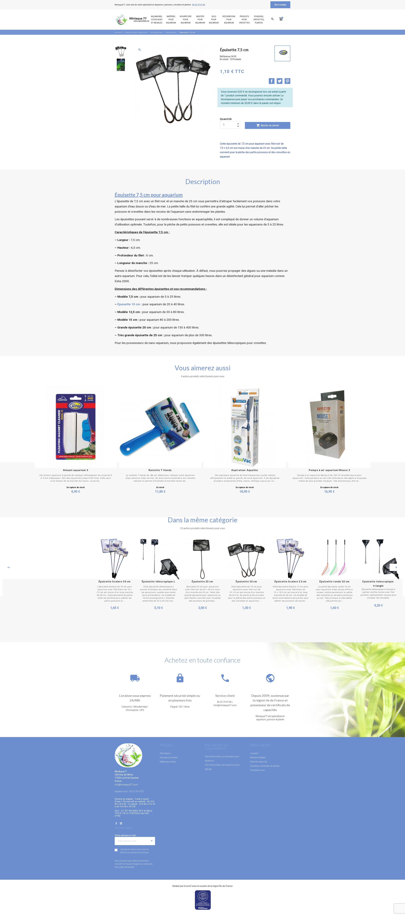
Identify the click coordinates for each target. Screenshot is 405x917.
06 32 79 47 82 (198, 5)
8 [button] (202, 635)
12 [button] (221, 635)
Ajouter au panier (267, 125)
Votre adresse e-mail (125, 835)
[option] (120, 51)
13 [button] (226, 635)
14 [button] (231, 635)
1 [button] (169, 635)
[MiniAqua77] (136, 20)
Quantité (226, 119)
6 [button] (193, 635)
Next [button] (396, 567)
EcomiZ (188, 886)
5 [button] (188, 635)
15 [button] (235, 635)
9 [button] (207, 635)
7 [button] (197, 635)
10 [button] (212, 635)
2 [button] (174, 635)
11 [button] (216, 635)
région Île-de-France (223, 886)
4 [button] (183, 635)
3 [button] (178, 635)
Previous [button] (8, 567)
